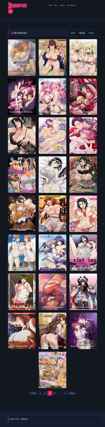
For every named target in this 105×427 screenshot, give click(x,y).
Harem (62, 5)
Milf (50, 5)
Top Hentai (71, 5)
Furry (56, 5)
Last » (72, 393)
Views (91, 33)
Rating (82, 33)
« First (33, 393)
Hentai (24, 419)
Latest (73, 33)
